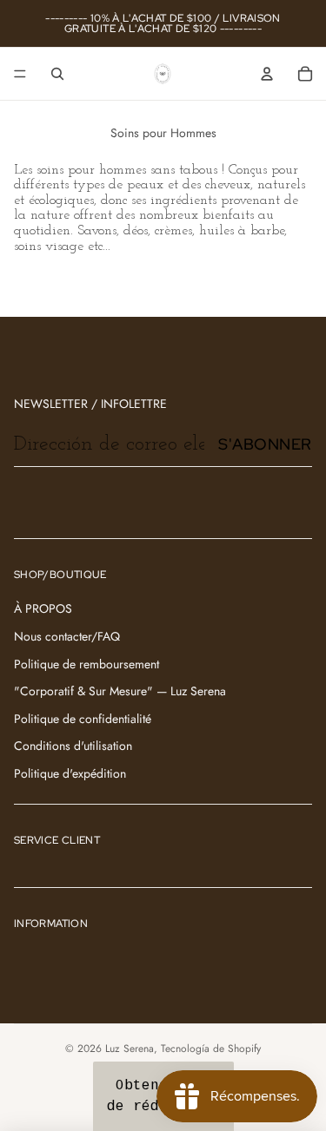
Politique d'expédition (70, 773)
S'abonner (265, 444)
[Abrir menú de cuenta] (267, 74)
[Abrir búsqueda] (57, 74)
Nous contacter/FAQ (67, 636)
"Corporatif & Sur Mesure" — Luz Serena (120, 691)
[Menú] (20, 74)
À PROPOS (43, 608)
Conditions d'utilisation (73, 745)
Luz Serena (129, 1048)
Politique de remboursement (86, 664)
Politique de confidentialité (82, 718)
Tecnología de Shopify (211, 1048)
